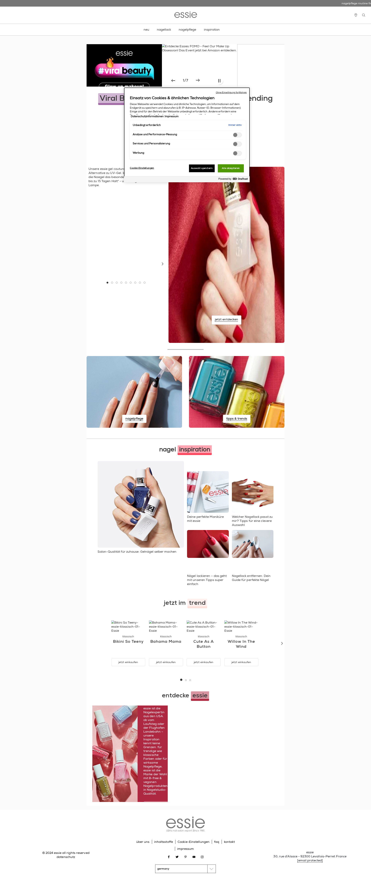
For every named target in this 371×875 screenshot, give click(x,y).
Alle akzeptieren (231, 168)
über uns (143, 842)
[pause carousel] (219, 81)
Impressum (172, 116)
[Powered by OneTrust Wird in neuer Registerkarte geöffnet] (233, 179)
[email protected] (310, 860)
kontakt (229, 842)
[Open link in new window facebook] (168, 857)
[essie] (185, 825)
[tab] (107, 282)
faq (216, 842)
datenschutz (66, 857)
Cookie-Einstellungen (193, 842)
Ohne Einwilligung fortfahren (231, 92)
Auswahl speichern (202, 168)
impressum (185, 849)
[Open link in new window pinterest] (185, 857)
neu (146, 30)
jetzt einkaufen (128, 662)
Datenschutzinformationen (147, 116)
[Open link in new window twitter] (177, 857)
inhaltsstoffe (163, 842)
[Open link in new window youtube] (193, 857)
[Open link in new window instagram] (202, 857)
